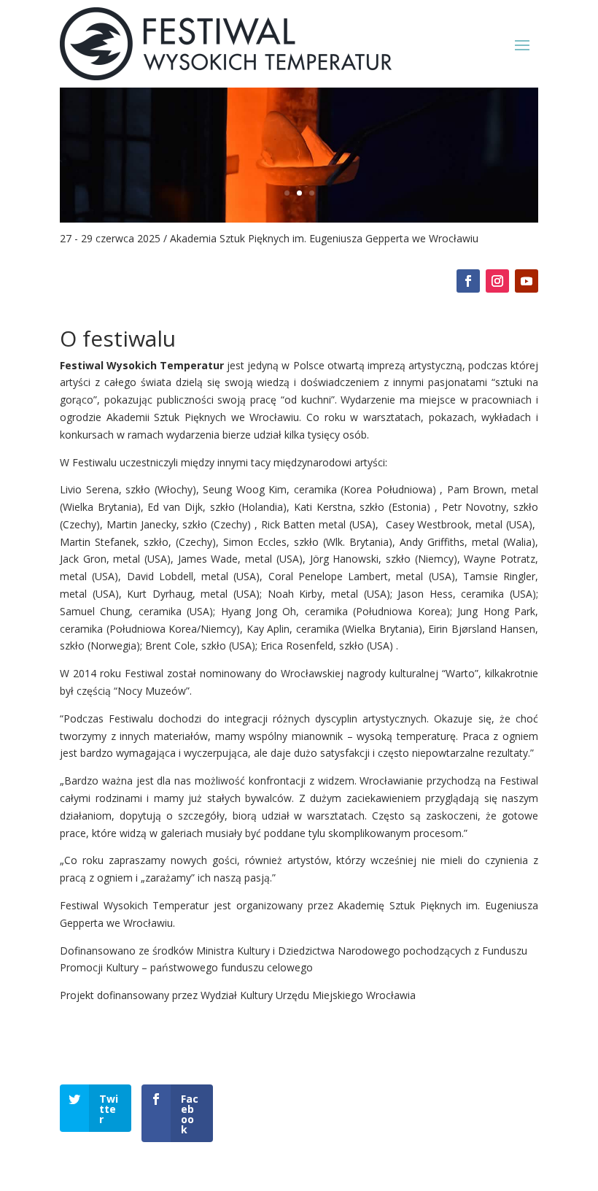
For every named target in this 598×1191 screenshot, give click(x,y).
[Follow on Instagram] (497, 281)
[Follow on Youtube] (526, 281)
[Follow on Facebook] (468, 281)
